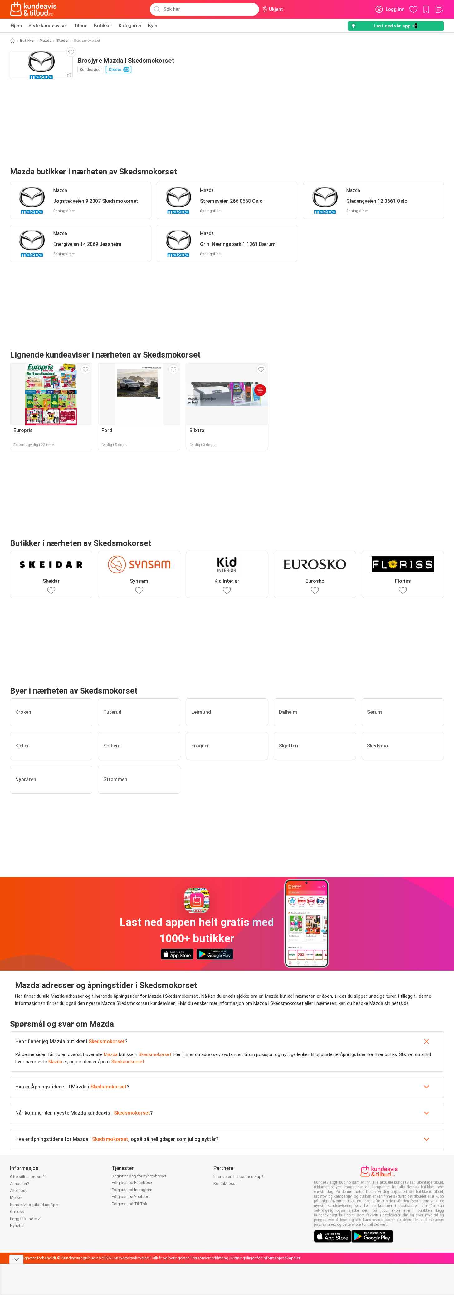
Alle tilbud (19, 1190)
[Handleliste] (439, 9)
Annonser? (19, 1183)
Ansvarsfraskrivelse (131, 1258)
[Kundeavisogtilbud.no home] (33, 9)
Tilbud (81, 25)
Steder (62, 40)
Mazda (45, 40)
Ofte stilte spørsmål (28, 1176)
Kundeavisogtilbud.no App (34, 1204)
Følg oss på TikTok (129, 1203)
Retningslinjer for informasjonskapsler (265, 1258)
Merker (16, 1197)
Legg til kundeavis (26, 1218)
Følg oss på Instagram (132, 1189)
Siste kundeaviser (47, 25)
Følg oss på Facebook (132, 1182)
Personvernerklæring (210, 1258)
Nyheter (17, 1225)
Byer (153, 25)
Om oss (17, 1211)
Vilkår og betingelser (170, 1258)
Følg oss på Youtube (130, 1196)
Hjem (16, 25)
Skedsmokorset (107, 1041)
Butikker (103, 25)
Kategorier (130, 25)
